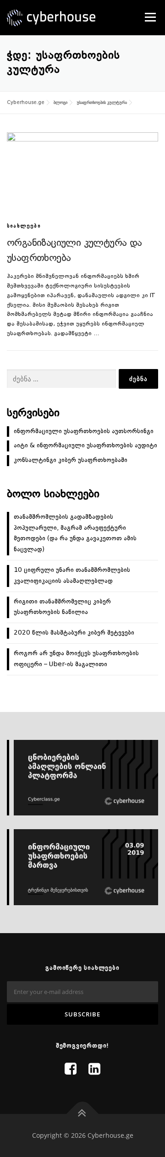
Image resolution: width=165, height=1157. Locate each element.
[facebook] (71, 1070)
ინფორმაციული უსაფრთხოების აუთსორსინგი (84, 431)
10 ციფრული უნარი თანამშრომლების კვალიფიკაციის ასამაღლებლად (72, 575)
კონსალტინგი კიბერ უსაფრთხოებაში (70, 460)
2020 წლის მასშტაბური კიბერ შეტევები (74, 633)
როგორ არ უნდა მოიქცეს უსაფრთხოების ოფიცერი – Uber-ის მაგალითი (76, 659)
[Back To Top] (82, 1114)
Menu (149, 17)
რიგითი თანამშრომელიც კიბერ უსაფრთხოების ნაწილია (62, 607)
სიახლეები (24, 226)
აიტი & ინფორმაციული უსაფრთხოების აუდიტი (85, 445)
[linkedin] (94, 1070)
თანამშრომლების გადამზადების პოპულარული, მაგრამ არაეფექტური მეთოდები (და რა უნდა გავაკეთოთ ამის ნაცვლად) (75, 533)
